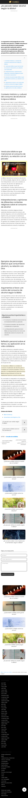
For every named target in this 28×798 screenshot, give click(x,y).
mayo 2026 (4, 686)
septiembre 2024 (5, 722)
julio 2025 (3, 704)
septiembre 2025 (5, 700)
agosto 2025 (4, 702)
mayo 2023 (4, 745)
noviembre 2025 (5, 697)
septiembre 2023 (5, 738)
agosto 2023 (4, 739)
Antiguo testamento (6, 754)
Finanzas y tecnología (6, 772)
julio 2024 (3, 725)
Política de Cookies (5, 790)
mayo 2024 (4, 729)
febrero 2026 (4, 692)
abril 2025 (3, 709)
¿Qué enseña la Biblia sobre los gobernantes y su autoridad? (21, 442)
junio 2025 (3, 706)
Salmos (3, 784)
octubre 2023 (4, 736)
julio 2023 (3, 741)
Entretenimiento (5, 763)
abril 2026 (3, 688)
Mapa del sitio (4, 795)
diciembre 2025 (5, 695)
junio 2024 (3, 727)
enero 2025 (4, 715)
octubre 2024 (4, 720)
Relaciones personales (6, 782)
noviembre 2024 (5, 718)
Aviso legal (3, 793)
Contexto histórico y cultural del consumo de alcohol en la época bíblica (12, 62)
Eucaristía (3, 768)
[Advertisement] (14, 26)
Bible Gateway (8, 414)
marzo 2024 (4, 732)
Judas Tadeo (4, 777)
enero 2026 (4, 693)
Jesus (2, 775)
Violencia (3, 786)
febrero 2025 (4, 713)
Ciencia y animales (5, 759)
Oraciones (3, 781)
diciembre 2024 (5, 716)
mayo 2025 (4, 708)
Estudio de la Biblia (5, 767)
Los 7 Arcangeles (5, 779)
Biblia (2, 756)
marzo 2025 (4, 711)
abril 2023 (3, 747)
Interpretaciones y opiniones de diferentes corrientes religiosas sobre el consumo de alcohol (13, 73)
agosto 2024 (4, 724)
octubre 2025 (4, 699)
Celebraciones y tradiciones (7, 758)
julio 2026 (3, 683)
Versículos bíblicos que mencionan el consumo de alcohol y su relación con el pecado (13, 67)
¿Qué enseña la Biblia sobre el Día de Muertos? (7, 442)
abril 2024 (3, 731)
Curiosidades (4, 761)
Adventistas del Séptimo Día (12, 417)
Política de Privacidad (6, 792)
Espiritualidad (4, 765)
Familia (3, 770)
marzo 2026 (4, 690)
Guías (2, 774)
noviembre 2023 (5, 734)
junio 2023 (3, 743)
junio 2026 (3, 684)
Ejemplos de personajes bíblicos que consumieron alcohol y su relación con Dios (14, 78)
